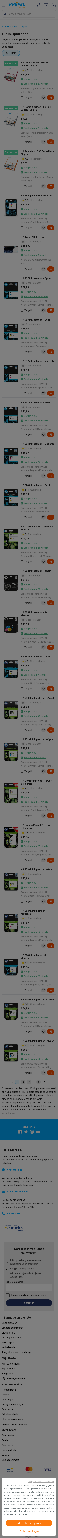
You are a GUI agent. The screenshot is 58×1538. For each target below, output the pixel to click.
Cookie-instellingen (29, 1531)
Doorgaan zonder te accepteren (41, 1481)
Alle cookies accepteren (29, 1523)
